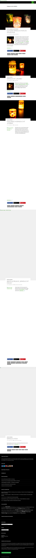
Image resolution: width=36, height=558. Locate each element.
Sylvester (9, 54)
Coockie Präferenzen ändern (6, 552)
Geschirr (26, 508)
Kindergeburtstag (22, 510)
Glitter (17, 53)
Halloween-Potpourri (19, 96)
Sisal (20, 449)
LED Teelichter (22, 289)
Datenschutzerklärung (4, 536)
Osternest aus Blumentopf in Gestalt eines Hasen (8, 484)
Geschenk (23, 508)
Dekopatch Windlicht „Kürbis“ (16, 122)
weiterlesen (9, 90)
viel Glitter (22, 42)
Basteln (9, 53)
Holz (10, 510)
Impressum (3, 535)
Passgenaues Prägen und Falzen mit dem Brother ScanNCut (12, 500)
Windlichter (12, 439)
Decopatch (12, 205)
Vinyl (12, 54)
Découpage (17, 205)
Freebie (20, 508)
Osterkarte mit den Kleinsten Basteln (6, 485)
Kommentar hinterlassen (18, 284)
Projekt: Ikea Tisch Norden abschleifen (12, 497)
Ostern (18, 511)
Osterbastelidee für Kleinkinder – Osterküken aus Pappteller (10, 482)
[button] (10, 51)
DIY (5, 508)
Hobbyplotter (8, 510)
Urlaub (26, 449)
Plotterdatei (28, 511)
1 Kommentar (16, 34)
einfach (7, 508)
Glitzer (20, 53)
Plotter (24, 53)
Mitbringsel (15, 511)
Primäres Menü (35, 2)
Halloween (12, 96)
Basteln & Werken (9, 279)
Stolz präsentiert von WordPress (5, 556)
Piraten (17, 449)
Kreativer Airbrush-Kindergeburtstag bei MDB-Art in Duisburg (10, 480)
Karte (14, 510)
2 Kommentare (16, 80)
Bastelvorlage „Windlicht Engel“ (18, 282)
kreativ (31, 510)
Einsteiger (17, 508)
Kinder (17, 510)
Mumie (24, 96)
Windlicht (16, 54)
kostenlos (28, 510)
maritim (13, 449)
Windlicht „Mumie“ (14, 79)
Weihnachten (23, 513)
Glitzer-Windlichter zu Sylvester (17, 31)
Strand (23, 449)
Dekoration (13, 53)
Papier (20, 511)
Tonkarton (15, 513)
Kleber (16, 206)
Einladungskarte (14, 508)
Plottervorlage (4, 513)
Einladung (9, 508)
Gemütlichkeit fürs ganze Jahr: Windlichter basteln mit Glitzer (10, 498)
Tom (2, 500)
